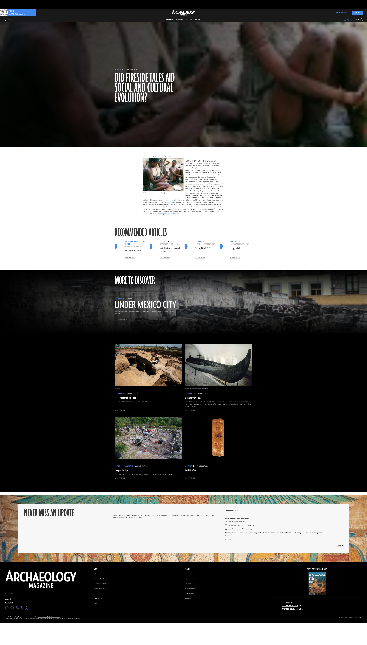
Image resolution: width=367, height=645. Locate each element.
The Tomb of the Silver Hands (125, 398)
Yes (229, 536)
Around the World (191, 589)
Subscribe (357, 13)
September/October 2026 (317, 569)
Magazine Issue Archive (291, 609)
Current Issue (170, 20)
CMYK (360, 618)
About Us (97, 574)
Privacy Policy (9, 603)
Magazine (237, 522)
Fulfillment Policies (101, 589)
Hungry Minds (235, 248)
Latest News (197, 20)
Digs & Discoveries (191, 579)
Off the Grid (189, 584)
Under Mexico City (145, 305)
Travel (96, 603)
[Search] (5, 20)
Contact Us (8, 599)
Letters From (189, 594)
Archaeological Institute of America (241, 525)
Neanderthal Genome (132, 250)
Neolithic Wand (190, 470)
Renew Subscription (341, 13)
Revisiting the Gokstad (193, 398)
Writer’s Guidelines (101, 579)
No (229, 539)
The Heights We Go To (203, 248)
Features (188, 574)
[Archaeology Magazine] (41, 589)
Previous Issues (180, 20)
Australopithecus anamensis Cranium (170, 250)
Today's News (98, 598)
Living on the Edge (121, 470)
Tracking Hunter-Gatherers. (168, 214)
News (117, 69)
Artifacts (188, 599)
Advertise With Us (100, 584)
